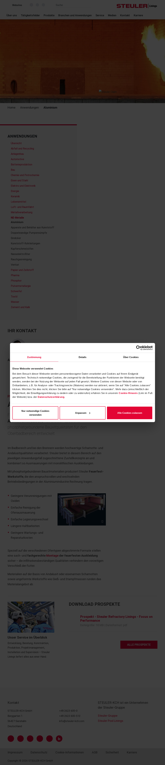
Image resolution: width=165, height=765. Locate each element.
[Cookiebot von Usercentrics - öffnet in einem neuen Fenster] (138, 347)
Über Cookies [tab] (131, 357)
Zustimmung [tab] (34, 357)
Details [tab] (83, 357)
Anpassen (80, 412)
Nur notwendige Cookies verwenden (35, 412)
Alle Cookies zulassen (129, 412)
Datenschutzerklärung (51, 396)
